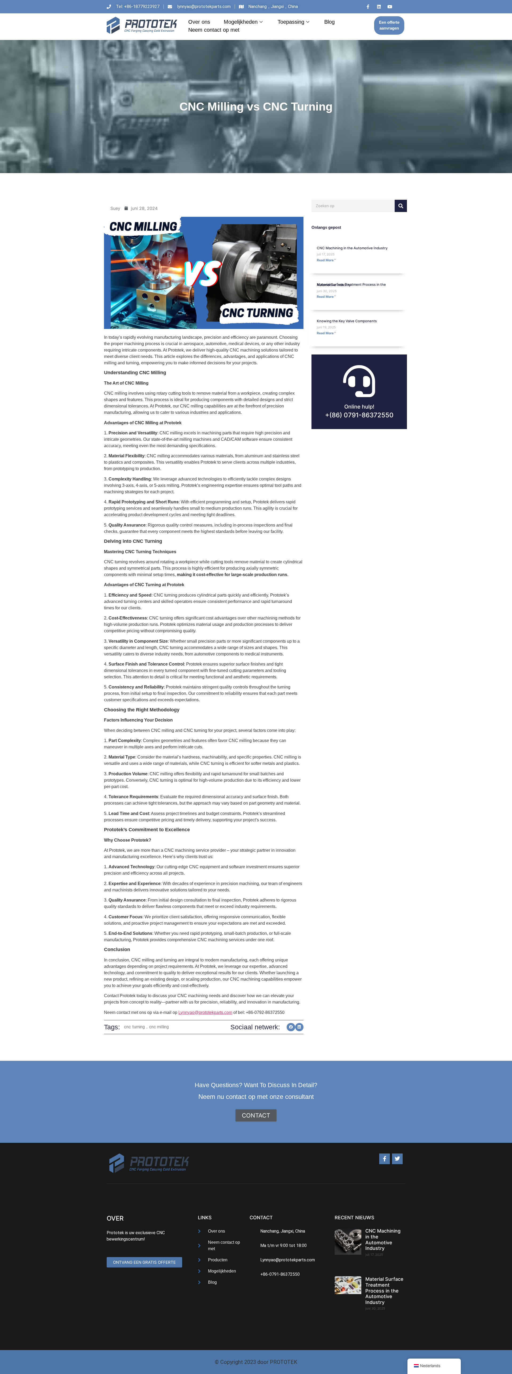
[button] (291, 1027)
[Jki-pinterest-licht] (401, 7)
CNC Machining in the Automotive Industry (352, 248)
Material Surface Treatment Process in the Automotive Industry (351, 284)
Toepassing (291, 22)
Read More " (326, 260)
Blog (329, 22)
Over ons (199, 22)
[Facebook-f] (384, 1158)
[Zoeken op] (401, 206)
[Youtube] (390, 7)
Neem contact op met (213, 30)
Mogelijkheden (241, 22)
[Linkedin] (379, 7)
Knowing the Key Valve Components (347, 321)
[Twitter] (397, 1158)
